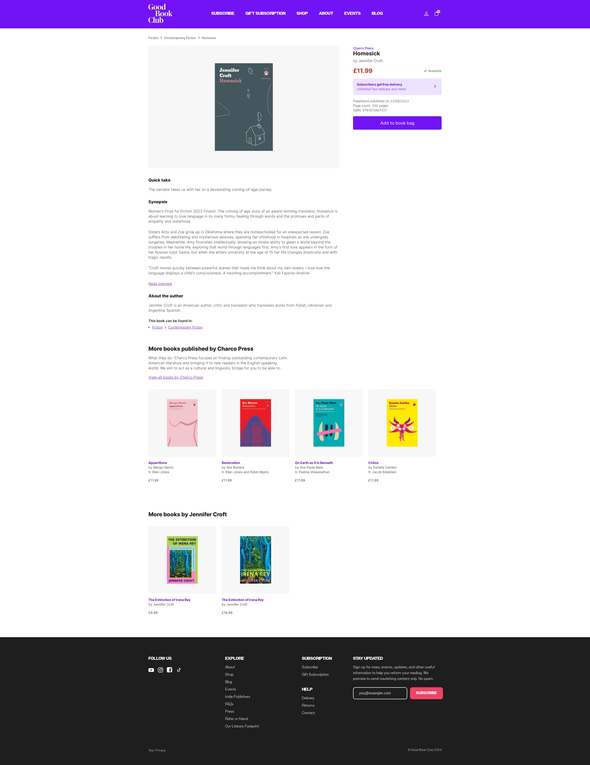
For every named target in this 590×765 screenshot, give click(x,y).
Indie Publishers (237, 696)
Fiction (157, 327)
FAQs (229, 704)
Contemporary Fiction (185, 327)
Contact (308, 712)
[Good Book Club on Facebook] (169, 670)
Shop (229, 674)
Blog (228, 681)
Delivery (308, 698)
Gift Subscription (315, 674)
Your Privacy (157, 750)
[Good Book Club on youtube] (151, 670)
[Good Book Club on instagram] (160, 670)
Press (229, 711)
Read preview (160, 283)
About (230, 667)
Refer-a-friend (236, 718)
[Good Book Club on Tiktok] (179, 670)
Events (230, 689)
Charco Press (363, 48)
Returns (308, 705)
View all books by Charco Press (175, 377)
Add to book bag (397, 123)
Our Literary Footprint (242, 726)
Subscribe (310, 667)
